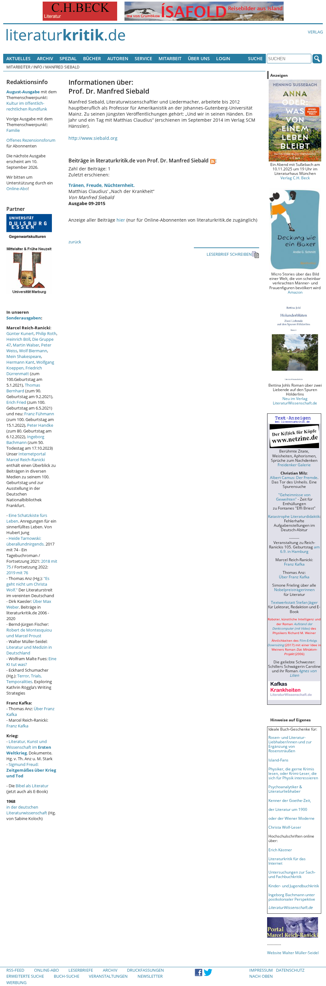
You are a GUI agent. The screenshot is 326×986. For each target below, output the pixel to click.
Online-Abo (17, 188)
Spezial (68, 58)
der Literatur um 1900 (287, 809)
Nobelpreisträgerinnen (294, 589)
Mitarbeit (170, 58)
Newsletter (150, 976)
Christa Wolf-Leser (284, 827)
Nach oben (261, 976)
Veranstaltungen (108, 976)
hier (121, 220)
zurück (74, 242)
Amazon (295, 292)
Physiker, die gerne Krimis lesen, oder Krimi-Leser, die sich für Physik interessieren (293, 773)
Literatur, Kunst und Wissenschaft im (28, 747)
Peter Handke (40, 425)
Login (223, 58)
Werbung (16, 982)
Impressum (261, 970)
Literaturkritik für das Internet (287, 861)
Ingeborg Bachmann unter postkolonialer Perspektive (291, 897)
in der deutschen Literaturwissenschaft (26, 810)
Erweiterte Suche (25, 976)
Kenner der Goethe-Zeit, (289, 800)
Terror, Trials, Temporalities (24, 678)
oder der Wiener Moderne (291, 818)
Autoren (117, 58)
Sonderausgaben (23, 318)
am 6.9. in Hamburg (300, 549)
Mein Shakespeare (23, 356)
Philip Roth (46, 333)
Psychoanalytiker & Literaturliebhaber (285, 789)
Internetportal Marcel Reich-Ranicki (26, 456)
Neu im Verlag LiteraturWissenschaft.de (295, 400)
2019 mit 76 (17, 572)
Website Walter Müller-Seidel (293, 952)
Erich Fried (16, 402)
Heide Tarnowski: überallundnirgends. (25, 541)
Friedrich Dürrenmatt (24, 370)
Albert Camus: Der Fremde (293, 477)
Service (143, 58)
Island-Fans (278, 759)
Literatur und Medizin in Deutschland (29, 650)
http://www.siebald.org (92, 138)
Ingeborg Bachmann (25, 439)
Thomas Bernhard (23, 388)
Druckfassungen (145, 970)
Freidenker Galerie (294, 464)
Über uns (199, 58)
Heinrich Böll (18, 339)
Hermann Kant (20, 362)
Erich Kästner (280, 849)
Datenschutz (290, 970)
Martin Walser (26, 345)
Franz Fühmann (39, 414)
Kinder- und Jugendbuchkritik (293, 885)
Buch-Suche (66, 976)
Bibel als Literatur (32, 786)
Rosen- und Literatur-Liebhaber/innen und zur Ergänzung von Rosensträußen (290, 744)
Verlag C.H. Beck (295, 177)
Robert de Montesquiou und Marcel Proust (29, 633)
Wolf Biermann (33, 351)
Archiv (45, 58)
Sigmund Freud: (31, 770)
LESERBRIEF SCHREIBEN (229, 254)
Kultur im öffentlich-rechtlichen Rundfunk (26, 106)
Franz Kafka (17, 726)
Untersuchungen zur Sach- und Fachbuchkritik (291, 874)
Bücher (92, 58)
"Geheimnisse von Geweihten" (293, 497)
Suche (255, 58)
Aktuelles (18, 58)
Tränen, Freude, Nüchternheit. (101, 185)
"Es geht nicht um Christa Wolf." (27, 584)
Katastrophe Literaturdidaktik (294, 516)
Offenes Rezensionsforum (30, 140)
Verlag (315, 32)
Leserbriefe (80, 970)
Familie (13, 130)
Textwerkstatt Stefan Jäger (294, 602)
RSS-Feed (15, 970)
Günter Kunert (20, 333)
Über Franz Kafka (294, 576)
